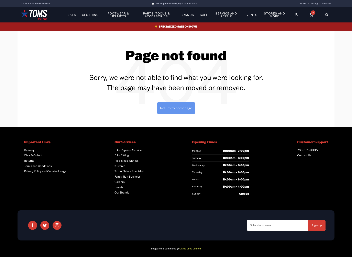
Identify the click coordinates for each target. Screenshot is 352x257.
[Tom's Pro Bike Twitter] (44, 225)
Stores (303, 3)
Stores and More (274, 15)
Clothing (90, 14)
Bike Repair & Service (128, 150)
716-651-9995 (307, 150)
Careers (119, 182)
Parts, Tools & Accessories (156, 15)
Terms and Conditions (38, 166)
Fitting (314, 3)
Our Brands (121, 192)
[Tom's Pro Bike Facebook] (32, 225)
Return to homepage (176, 108)
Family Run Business (127, 176)
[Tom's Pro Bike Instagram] (57, 225)
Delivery (29, 150)
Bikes (71, 14)
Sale (204, 14)
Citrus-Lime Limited (190, 248)
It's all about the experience (35, 3)
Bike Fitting (121, 155)
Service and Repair (226, 15)
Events (250, 14)
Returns (29, 160)
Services (326, 3)
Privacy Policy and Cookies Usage (45, 171)
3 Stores (119, 166)
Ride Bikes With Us (126, 160)
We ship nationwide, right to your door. (177, 3)
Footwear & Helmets (118, 15)
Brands (187, 14)
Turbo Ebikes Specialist (129, 171)
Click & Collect (33, 155)
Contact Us (304, 155)
